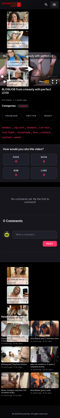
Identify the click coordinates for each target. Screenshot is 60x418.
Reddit (48, 116)
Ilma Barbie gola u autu (40, 390)
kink (35, 132)
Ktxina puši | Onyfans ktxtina (14, 364)
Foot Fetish (8, 132)
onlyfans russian (11, 137)
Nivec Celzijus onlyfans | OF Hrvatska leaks (14, 391)
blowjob (31, 127)
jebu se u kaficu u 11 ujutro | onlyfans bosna (42, 365)
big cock (19, 127)
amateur (7, 127)
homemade (23, 132)
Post (49, 243)
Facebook (11, 116)
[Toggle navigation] (54, 5)
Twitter (31, 116)
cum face (44, 127)
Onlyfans (23, 106)
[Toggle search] (46, 5)
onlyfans (45, 132)
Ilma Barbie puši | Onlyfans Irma (44, 338)
